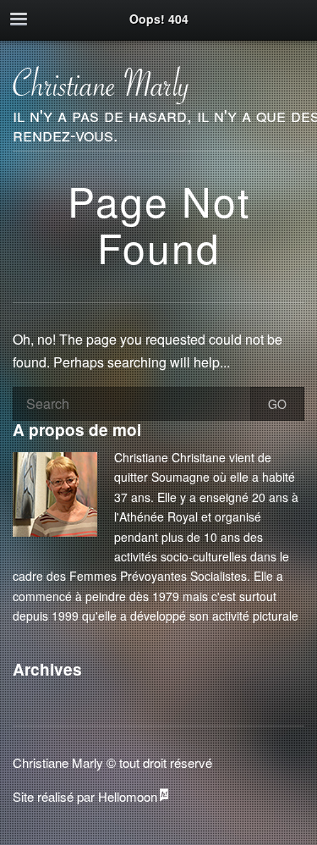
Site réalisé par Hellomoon (85, 796)
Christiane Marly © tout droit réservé (112, 762)
